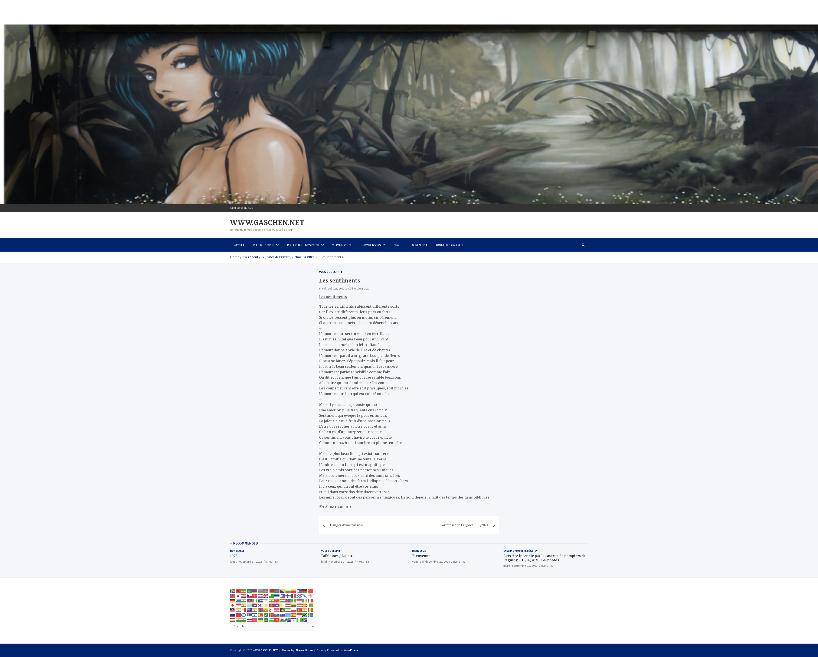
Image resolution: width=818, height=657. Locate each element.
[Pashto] (282, 610)
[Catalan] (294, 591)
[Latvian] (288, 605)
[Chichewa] (305, 591)
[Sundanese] (299, 615)
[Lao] (277, 605)
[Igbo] (294, 600)
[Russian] (233, 615)
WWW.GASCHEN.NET (267, 222)
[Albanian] (238, 591)
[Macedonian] (305, 605)
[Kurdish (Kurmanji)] (266, 605)
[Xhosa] (288, 619)
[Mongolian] (260, 610)
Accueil (239, 245)
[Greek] (238, 600)
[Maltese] (244, 610)
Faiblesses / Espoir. (337, 556)
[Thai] (249, 619)
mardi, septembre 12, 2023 (520, 566)
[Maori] (249, 610)
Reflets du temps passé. (303, 245)
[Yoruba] (299, 619)
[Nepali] (271, 610)
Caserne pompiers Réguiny (520, 550)
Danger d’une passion (346, 525)
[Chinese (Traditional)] (233, 596)
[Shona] (260, 615)
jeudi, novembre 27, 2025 (246, 561)
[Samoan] (238, 615)
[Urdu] (266, 619)
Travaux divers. (371, 245)
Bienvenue (419, 550)
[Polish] (294, 610)
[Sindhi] (266, 615)
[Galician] (305, 596)
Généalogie (420, 245)
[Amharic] (244, 591)
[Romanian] (310, 610)
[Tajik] (233, 619)
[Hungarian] (282, 600)
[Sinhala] (271, 615)
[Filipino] (282, 596)
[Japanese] (233, 605)
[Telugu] (244, 619)
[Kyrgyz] (271, 605)
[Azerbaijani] (260, 591)
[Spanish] (294, 615)
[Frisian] (299, 596)
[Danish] (255, 596)
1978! (234, 556)
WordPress (351, 650)
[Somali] (288, 615)
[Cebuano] (299, 591)
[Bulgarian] (288, 591)
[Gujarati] (244, 600)
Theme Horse (304, 650)
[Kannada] (244, 605)
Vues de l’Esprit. (264, 245)
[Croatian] (244, 596)
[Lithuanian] (294, 605)
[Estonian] (277, 596)
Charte (398, 245)
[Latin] (282, 605)
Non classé (237, 550)
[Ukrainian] (260, 619)
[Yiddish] (294, 619)
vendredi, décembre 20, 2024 (431, 561)
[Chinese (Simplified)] (310, 591)
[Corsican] (238, 596)
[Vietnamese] (277, 619)
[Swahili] (305, 615)
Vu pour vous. (342, 245)
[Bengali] (277, 591)
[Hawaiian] (260, 600)
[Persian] (288, 610)
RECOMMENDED (245, 543)
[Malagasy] (310, 605)
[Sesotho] (255, 615)
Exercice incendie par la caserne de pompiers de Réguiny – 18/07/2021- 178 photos (544, 558)
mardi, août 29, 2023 (332, 288)
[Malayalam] (238, 610)
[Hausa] (255, 600)
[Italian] (310, 600)
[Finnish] (288, 596)
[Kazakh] (249, 605)
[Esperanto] (271, 596)
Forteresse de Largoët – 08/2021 (464, 525)
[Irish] (305, 600)
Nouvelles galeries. (450, 245)
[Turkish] (255, 619)
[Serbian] (249, 615)
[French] (294, 596)
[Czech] (249, 596)
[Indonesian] (299, 600)
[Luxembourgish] (299, 605)
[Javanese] (238, 605)
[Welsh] (282, 619)
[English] (266, 596)
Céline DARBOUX (358, 288)
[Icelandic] (288, 600)
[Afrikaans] (233, 591)
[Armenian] (255, 591)
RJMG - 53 (271, 561)
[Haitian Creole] (249, 600)
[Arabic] (249, 591)
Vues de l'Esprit (330, 272)
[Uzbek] (271, 619)
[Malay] (233, 610)
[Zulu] (305, 619)
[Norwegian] (277, 610)
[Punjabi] (305, 610)
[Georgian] (310, 596)
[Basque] (266, 591)
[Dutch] (260, 596)
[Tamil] (238, 619)
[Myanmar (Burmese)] (266, 610)
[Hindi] (271, 600)
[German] (233, 600)
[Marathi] (255, 610)
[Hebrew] (266, 600)
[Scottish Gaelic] (244, 615)
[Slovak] (277, 615)
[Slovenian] (282, 615)
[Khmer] (255, 605)
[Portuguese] (299, 610)
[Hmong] (277, 600)
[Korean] (260, 605)
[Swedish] (310, 615)
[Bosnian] (282, 591)
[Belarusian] (271, 591)
